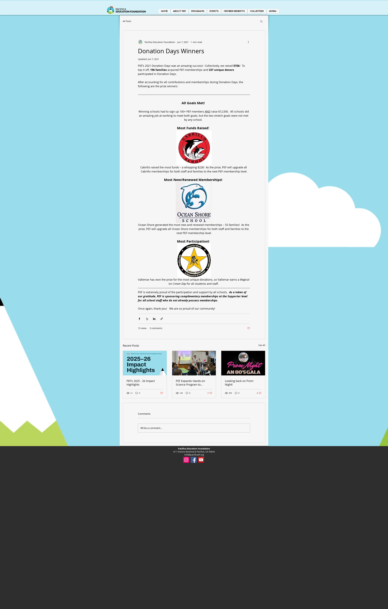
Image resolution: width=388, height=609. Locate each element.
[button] (261, 21)
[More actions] (248, 42)
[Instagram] (186, 460)
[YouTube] (201, 460)
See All (261, 345)
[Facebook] (194, 460)
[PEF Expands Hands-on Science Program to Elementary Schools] (194, 363)
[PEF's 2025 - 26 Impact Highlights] (145, 363)
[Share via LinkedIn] (154, 318)
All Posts (127, 21)
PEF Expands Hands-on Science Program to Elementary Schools (190, 382)
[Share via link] (161, 318)
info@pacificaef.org (194, 454)
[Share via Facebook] (139, 318)
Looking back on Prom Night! (239, 382)
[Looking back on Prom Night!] (243, 363)
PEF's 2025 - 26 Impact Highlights (141, 382)
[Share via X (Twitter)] (146, 318)
